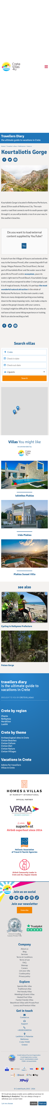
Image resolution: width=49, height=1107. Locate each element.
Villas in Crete (8, 767)
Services (24, 954)
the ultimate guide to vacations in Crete (21, 140)
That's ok (42, 1103)
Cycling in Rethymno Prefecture (16, 626)
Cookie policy (24, 973)
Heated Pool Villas (24, 997)
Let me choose (7, 1103)
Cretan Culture (8, 743)
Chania (4, 716)
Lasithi (4, 724)
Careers (24, 968)
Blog (24, 951)
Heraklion (6, 721)
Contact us (24, 1017)
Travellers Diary (12, 136)
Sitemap (24, 965)
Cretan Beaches (8, 740)
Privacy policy (24, 976)
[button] (14, 412)
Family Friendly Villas (24, 1000)
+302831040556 (25, 1030)
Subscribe (24, 910)
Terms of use (25, 960)
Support (24, 1023)
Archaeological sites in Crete (15, 737)
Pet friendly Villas (24, 991)
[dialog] (24, 1099)
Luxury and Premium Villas (24, 1005)
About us (24, 949)
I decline (33, 1103)
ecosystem (29, 274)
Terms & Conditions (25, 957)
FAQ (24, 962)
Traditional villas (24, 989)
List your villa (24, 971)
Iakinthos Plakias (24, 495)
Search (24, 378)
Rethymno (6, 718)
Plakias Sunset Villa (24, 574)
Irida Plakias (24, 535)
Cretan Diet (6, 746)
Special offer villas (24, 986)
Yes (24, 246)
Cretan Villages (8, 751)
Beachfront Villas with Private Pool (24, 1002)
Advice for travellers (11, 765)
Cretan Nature (8, 748)
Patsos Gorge (7, 665)
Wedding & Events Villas (24, 994)
